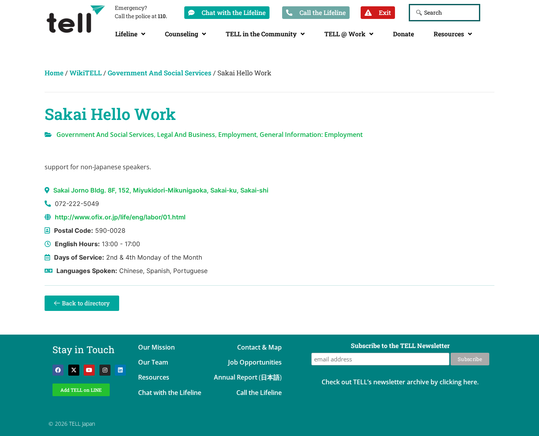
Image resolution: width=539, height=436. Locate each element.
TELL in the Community (261, 34)
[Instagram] (104, 370)
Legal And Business (186, 134)
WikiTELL (85, 72)
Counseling (181, 34)
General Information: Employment (311, 134)
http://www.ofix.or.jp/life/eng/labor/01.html (120, 217)
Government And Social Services (159, 72)
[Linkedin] (120, 370)
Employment (237, 134)
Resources (449, 34)
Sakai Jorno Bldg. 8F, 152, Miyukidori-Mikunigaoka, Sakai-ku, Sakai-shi (160, 190)
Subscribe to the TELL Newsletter (400, 346)
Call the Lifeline (259, 392)
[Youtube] (89, 370)
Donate (403, 34)
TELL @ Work (344, 34)
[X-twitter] (73, 370)
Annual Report (235, 377)
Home (54, 72)
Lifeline (126, 34)
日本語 (270, 377)
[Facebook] (58, 370)
